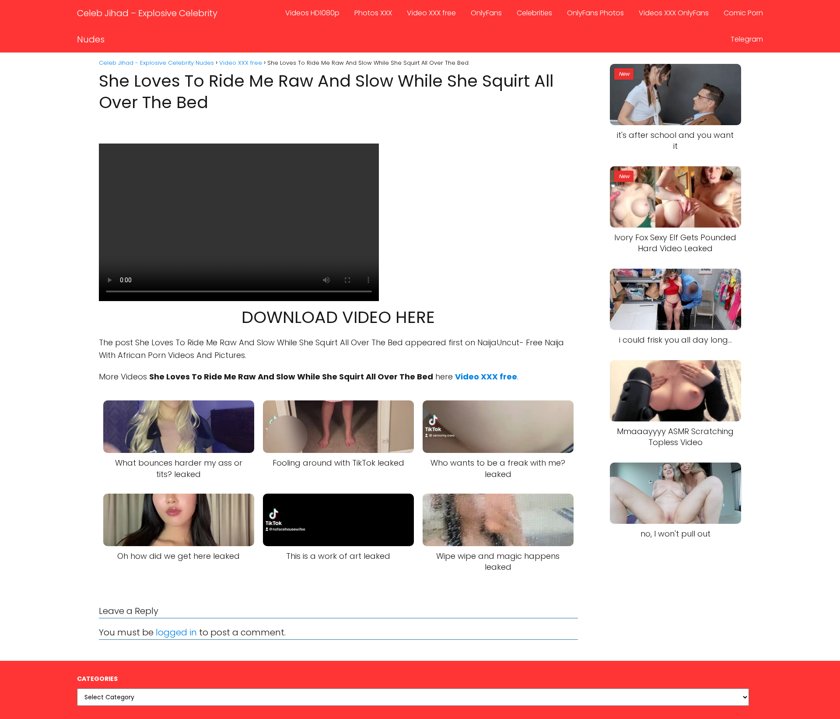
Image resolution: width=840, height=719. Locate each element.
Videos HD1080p (312, 13)
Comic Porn (743, 13)
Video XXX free (431, 13)
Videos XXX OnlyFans (674, 13)
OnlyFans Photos (595, 13)
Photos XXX (373, 13)
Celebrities (534, 13)
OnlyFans (486, 13)
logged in (176, 632)
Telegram (747, 39)
